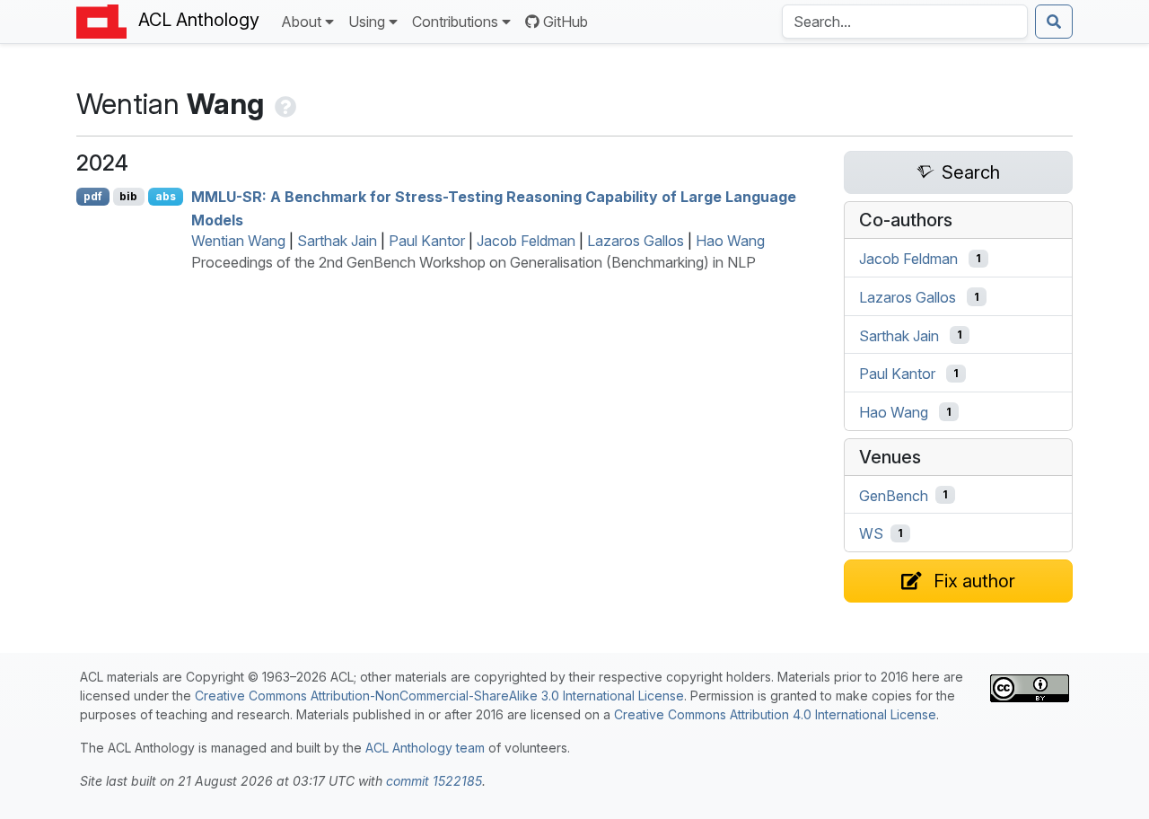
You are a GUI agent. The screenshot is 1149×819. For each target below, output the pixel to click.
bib (128, 196)
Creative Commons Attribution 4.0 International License (775, 714)
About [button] (301, 22)
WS (871, 533)
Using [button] (366, 22)
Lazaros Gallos (635, 241)
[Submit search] (1054, 21)
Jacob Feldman (526, 241)
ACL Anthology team (425, 747)
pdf (92, 196)
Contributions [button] (455, 22)
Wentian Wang (238, 241)
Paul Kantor (427, 241)
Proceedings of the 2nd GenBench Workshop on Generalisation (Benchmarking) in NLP (473, 262)
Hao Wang (730, 241)
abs (165, 196)
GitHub (565, 22)
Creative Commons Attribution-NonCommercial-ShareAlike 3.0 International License (439, 695)
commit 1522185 (434, 780)
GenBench (893, 495)
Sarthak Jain (337, 241)
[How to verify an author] (283, 103)
